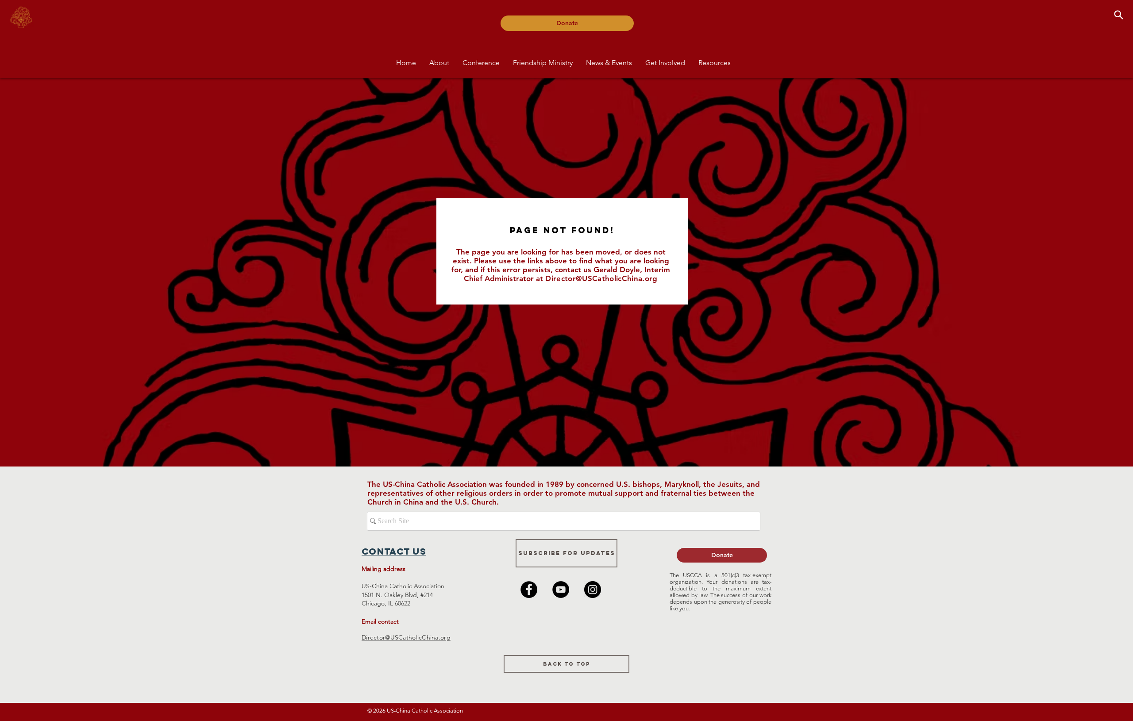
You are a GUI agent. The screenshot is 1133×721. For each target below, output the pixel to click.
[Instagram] (592, 589)
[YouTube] (560, 589)
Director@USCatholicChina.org (601, 278)
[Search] (1118, 14)
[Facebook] (528, 589)
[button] (439, 62)
